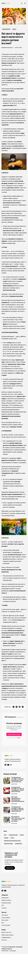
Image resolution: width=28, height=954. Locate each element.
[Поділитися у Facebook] (16, 707)
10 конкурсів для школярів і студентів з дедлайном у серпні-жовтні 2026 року (17, 779)
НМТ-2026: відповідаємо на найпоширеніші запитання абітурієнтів (17, 799)
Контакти (4, 940)
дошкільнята (18, 843)
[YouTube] (8, 764)
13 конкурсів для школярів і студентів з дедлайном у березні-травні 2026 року (17, 809)
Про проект (4, 915)
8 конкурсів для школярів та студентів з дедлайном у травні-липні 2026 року (17, 789)
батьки (22, 835)
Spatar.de (3, 948)
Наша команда (5, 917)
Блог (2, 922)
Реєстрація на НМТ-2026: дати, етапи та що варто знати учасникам (18, 819)
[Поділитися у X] (13, 707)
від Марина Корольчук (7, 47)
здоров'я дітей (6, 29)
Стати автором (5, 925)
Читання (3, 908)
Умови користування (7, 935)
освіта (12, 837)
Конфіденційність (6, 937)
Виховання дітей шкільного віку (12, 840)
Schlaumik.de (11, 946)
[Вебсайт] (11, 765)
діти (5, 835)
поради (6, 837)
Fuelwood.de (19, 946)
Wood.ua (9, 948)
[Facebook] (5, 765)
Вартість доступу (6, 932)
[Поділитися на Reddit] (20, 707)
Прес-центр (4, 920)
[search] (21, 3)
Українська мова (6, 900)
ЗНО (2, 905)
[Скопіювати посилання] (23, 707)
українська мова (8, 843)
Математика (5, 897)
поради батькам (13, 835)
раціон (14, 29)
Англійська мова (6, 903)
